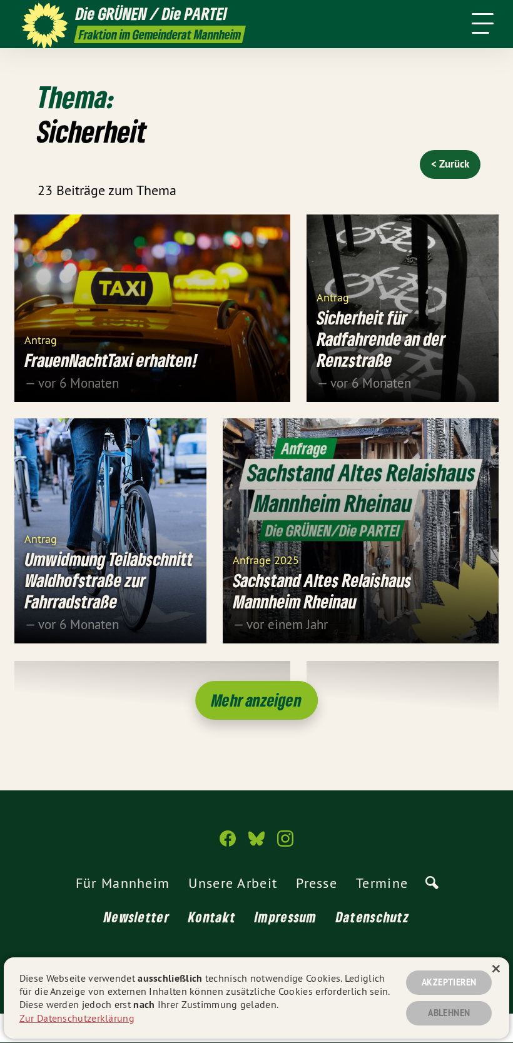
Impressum (286, 916)
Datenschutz (372, 916)
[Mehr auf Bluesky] (256, 844)
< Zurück (450, 164)
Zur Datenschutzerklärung (77, 1018)
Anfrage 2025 (266, 559)
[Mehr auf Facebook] (227, 844)
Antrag (40, 339)
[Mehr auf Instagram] (285, 844)
